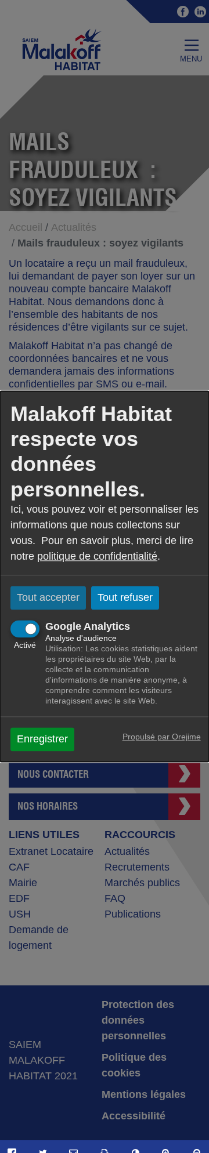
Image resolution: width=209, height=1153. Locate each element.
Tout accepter (48, 597)
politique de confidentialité (97, 556)
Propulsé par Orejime (161, 737)
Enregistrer (42, 739)
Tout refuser (125, 597)
